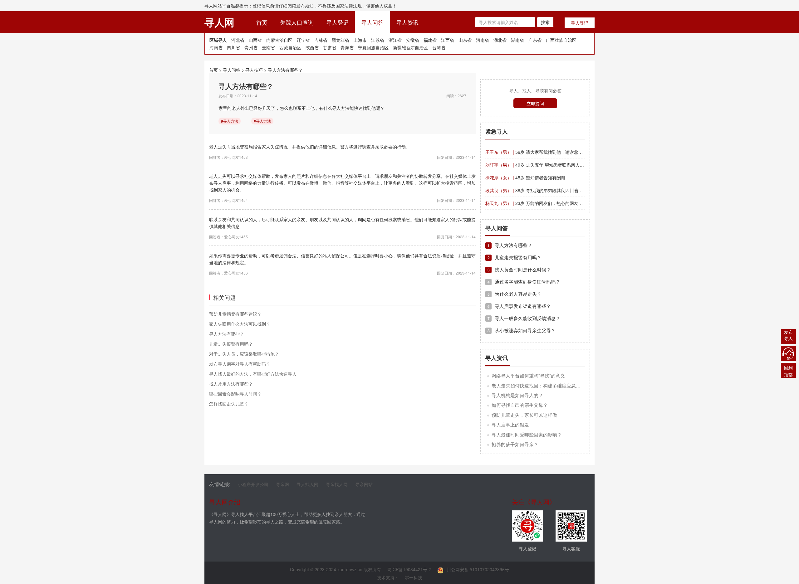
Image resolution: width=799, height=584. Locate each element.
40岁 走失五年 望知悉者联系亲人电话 (536, 165)
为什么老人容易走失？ (515, 293)
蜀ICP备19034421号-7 (409, 569)
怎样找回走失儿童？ (228, 404)
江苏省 (377, 40)
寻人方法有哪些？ (285, 70)
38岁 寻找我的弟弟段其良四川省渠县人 (538, 190)
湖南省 (517, 40)
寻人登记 (337, 22)
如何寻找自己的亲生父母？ (520, 405)
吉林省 (320, 40)
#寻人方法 (229, 121)
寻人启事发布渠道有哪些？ (519, 306)
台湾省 (438, 47)
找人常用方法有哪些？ (231, 384)
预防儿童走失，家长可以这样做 (524, 414)
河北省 (237, 40)
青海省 (347, 47)
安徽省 (412, 40)
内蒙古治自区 (279, 40)
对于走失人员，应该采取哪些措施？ (244, 354)
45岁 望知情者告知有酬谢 (525, 177)
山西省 (255, 40)
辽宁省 (303, 40)
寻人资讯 (407, 22)
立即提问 (535, 103)
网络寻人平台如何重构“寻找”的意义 (528, 375)
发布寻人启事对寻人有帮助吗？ (239, 364)
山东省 (465, 40)
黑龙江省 (340, 40)
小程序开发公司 (253, 484)
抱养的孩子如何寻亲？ (515, 444)
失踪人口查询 (297, 22)
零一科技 (413, 577)
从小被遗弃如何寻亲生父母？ (522, 330)
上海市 (360, 40)
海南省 (216, 47)
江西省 (447, 40)
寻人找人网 (307, 484)
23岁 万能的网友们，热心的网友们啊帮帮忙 (542, 203)
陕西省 (312, 47)
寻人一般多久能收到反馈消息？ (524, 318)
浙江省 (395, 40)
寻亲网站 (364, 484)
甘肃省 (329, 47)
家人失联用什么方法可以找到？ (239, 324)
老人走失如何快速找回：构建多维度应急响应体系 (543, 385)
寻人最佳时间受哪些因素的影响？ (527, 434)
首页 (265, 22)
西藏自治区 (290, 47)
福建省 (430, 40)
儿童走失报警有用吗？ (231, 344)
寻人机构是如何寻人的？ (517, 395)
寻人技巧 (254, 70)
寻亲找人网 (337, 484)
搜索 (545, 22)
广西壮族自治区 (561, 40)
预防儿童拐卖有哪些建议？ (235, 314)
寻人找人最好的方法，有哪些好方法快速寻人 (253, 374)
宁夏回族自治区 (373, 47)
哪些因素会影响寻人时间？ (235, 394)
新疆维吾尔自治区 (410, 47)
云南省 (268, 47)
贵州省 (250, 47)
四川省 (233, 47)
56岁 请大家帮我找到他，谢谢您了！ (536, 152)
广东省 (535, 40)
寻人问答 (372, 22)
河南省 (482, 40)
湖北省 (500, 40)
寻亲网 (282, 484)
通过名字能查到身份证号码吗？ (524, 281)
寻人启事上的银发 (510, 424)
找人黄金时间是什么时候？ (519, 269)
